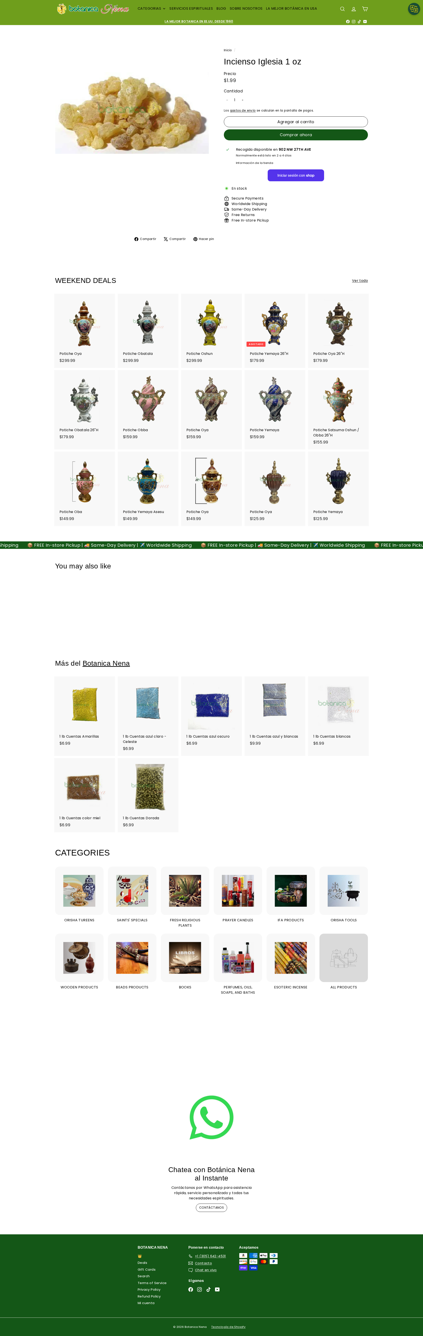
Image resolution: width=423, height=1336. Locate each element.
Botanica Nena (106, 663)
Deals (142, 1262)
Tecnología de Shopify (228, 1327)
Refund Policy (149, 1296)
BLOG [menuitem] (221, 8)
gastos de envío (243, 110)
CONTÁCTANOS (211, 1207)
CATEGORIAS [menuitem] (149, 8)
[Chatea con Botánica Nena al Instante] (211, 1117)
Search (144, 1276)
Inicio (228, 50)
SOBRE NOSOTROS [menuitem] (246, 8)
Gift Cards (147, 1269)
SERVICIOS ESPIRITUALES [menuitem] (191, 8)
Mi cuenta (146, 1303)
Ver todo (360, 280)
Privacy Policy (149, 1289)
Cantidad (233, 91)
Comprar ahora (296, 134)
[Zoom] (132, 113)
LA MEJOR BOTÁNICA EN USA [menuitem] (291, 8)
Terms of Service (152, 1283)
